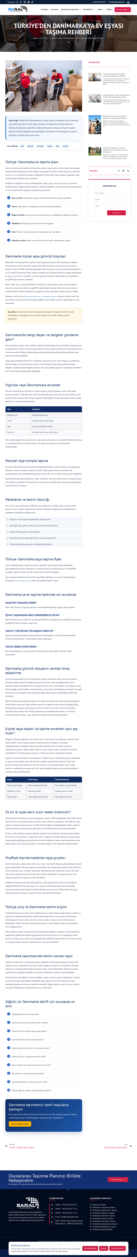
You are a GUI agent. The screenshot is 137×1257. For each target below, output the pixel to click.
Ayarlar (104, 1248)
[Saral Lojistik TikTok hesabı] (32, 2)
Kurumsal (54, 9)
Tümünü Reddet (90, 1248)
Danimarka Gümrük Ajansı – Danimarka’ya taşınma (40, 296)
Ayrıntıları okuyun (62, 1251)
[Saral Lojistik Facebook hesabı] (21, 2)
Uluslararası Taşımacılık (69, 9)
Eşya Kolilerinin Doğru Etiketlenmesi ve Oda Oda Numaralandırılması (116, 96)
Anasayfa (44, 9)
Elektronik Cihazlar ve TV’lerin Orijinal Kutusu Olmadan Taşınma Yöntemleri (115, 150)
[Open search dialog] (128, 2)
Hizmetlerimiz (88, 9)
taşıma (49, 146)
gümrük (30, 146)
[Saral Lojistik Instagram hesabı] (17, 2)
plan (22, 146)
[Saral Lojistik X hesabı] (25, 2)
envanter (40, 146)
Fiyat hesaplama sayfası (23, 581)
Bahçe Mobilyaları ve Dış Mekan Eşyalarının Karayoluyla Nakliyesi (115, 117)
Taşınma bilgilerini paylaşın (20, 1124)
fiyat (57, 146)
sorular (65, 146)
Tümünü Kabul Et (117, 1248)
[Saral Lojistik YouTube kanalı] (28, 2)
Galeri (100, 9)
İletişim (109, 9)
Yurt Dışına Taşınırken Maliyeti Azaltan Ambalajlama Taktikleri (114, 75)
